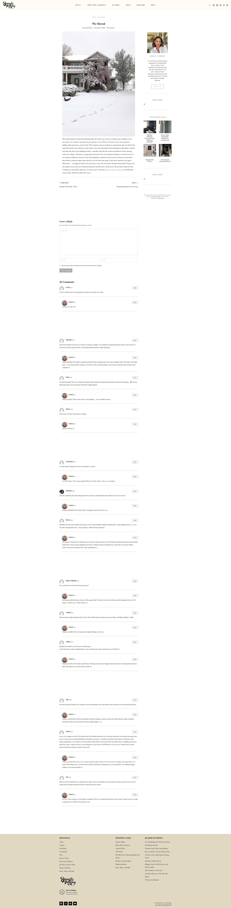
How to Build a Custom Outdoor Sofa (157, 852)
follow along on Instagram (115, 170)
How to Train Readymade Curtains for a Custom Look (165, 137)
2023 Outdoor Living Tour (153, 870)
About (128, 5)
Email (102, 260)
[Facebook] (223, 5)
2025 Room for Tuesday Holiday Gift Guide (128, 856)
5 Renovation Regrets (152, 880)
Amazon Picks (120, 848)
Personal (101, 17)
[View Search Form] (209, 5)
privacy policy (156, 196)
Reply (135, 288)
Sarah (71, 302)
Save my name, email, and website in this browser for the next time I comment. (81, 265)
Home (94, 17)
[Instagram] (213, 5)
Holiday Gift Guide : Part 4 (68, 185)
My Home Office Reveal (153, 861)
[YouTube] (227, 5)
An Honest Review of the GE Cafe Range (156, 874)
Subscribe (141, 5)
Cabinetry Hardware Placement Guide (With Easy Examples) (149, 138)
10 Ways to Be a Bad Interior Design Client (157, 856)
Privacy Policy (64, 858)
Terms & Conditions (66, 861)
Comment (63, 231)
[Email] (220, 5)
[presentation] (150, 127)
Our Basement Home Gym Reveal (164, 160)
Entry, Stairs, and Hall (66, 871)
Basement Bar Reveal (150, 160)
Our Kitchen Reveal (151, 845)
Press (61, 855)
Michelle (69, 490)
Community (63, 852)
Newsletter (62, 848)
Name (62, 260)
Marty (68, 409)
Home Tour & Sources (123, 845)
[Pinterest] (217, 5)
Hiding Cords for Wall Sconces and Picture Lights (156, 865)
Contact (62, 845)
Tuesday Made (120, 842)
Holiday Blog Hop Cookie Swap (127, 185)
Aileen (68, 731)
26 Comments (111, 28)
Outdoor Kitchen (64, 868)
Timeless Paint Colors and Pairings (156, 848)
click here (161, 198)
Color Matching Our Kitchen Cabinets (157, 842)
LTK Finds (119, 852)
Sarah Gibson (88, 28)
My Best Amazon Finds (67, 864)
